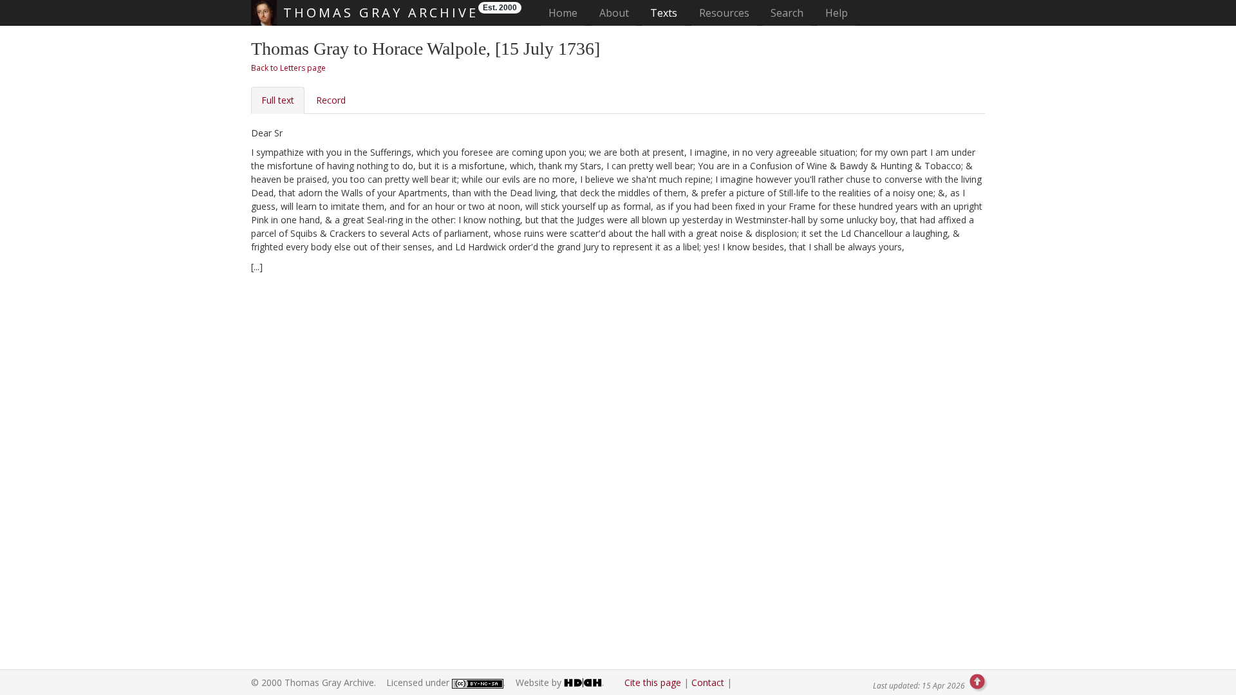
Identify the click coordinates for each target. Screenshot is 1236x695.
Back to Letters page (288, 67)
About (614, 13)
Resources (724, 13)
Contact (707, 682)
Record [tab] (331, 100)
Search (787, 13)
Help (836, 13)
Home (566, 12)
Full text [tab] (277, 100)
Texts (663, 13)
